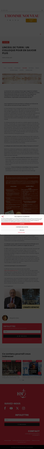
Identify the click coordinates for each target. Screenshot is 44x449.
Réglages (22, 230)
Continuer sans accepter (22, 227)
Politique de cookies (21, 232)
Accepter (22, 223)
